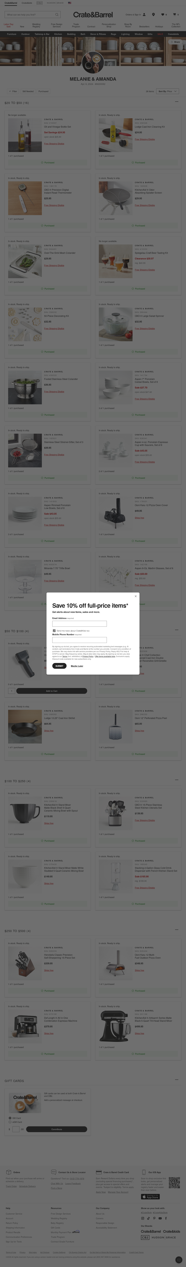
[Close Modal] (136, 596)
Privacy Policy (87, 656)
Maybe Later (77, 665)
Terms (64, 656)
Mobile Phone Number (67, 634)
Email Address (63, 618)
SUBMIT (59, 665)
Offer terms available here (105, 656)
